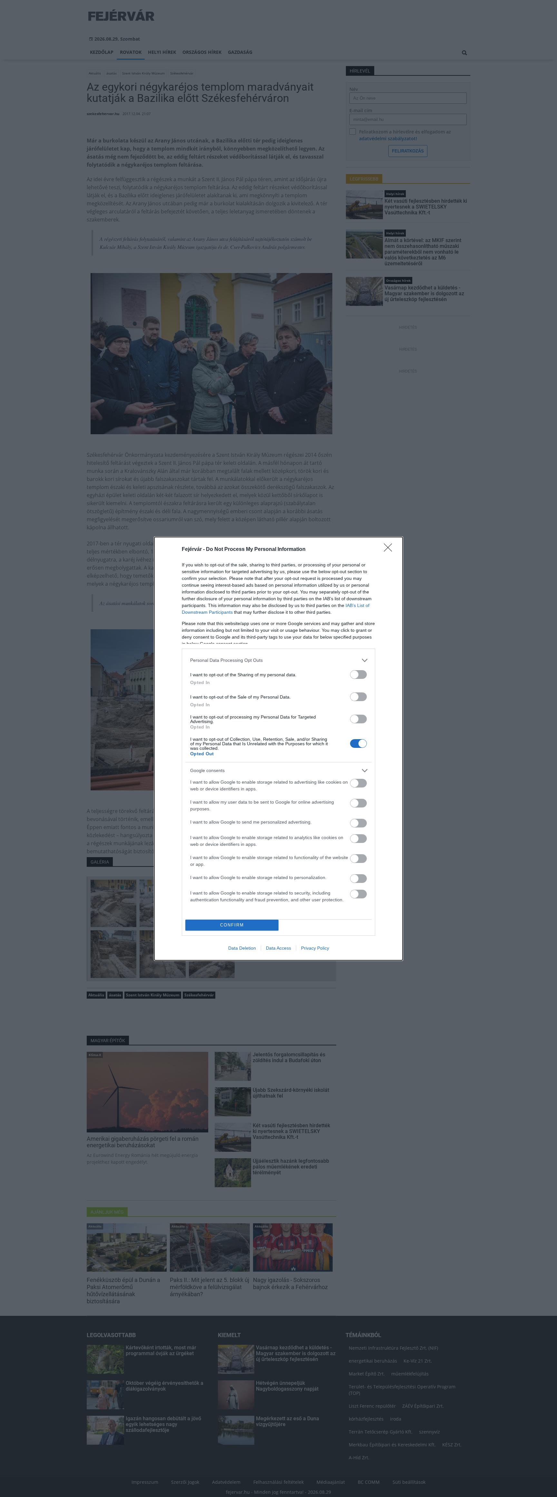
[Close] (390, 549)
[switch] (358, 674)
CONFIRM (232, 925)
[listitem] (278, 660)
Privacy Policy (315, 948)
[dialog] (278, 748)
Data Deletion (242, 948)
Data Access (278, 948)
